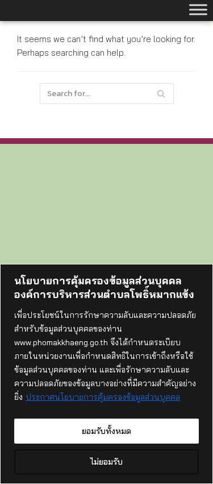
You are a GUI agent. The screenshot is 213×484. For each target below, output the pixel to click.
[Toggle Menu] (198, 9)
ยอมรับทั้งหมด (106, 431)
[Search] (161, 93)
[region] (106, 374)
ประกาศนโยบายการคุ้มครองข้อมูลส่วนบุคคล (103, 397)
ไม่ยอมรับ (106, 462)
